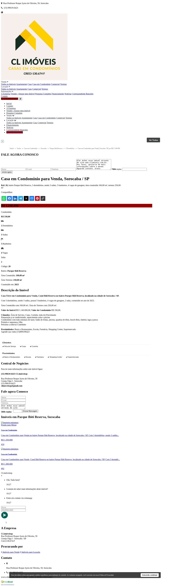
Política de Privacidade (106, 575)
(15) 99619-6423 (15, 132)
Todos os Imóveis (8, 84)
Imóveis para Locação (30, 552)
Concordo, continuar (149, 575)
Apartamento (21, 84)
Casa (30, 84)
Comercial (55, 84)
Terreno (63, 84)
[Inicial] (34, 79)
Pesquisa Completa (43, 94)
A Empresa (5, 94)
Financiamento (58, 94)
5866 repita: (6, 412)
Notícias (68, 94)
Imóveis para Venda (10, 552)
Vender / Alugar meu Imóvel (23, 94)
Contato (4, 96)
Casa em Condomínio (41, 84)
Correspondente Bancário (82, 94)
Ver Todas (153, 140)
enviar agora (7, 172)
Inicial (9, 103)
